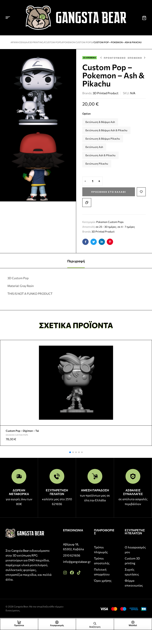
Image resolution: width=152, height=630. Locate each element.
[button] (70, 452)
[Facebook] (72, 573)
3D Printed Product (105, 93)
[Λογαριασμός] (57, 622)
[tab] (76, 260)
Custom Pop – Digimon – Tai (22, 430)
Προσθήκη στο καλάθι (108, 191)
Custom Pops (53, 42)
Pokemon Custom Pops (77, 42)
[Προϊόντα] (19, 622)
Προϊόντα (19, 625)
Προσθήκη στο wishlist (141, 191)
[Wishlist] (133, 622)
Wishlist (133, 625)
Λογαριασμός (57, 625)
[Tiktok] (79, 573)
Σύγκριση (86, 202)
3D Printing (36, 42)
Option (86, 113)
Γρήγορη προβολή (147, 353)
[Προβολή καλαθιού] (144, 18)
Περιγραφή (76, 261)
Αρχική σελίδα (19, 42)
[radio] (100, 122)
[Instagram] (65, 573)
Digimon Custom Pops (17, 435)
